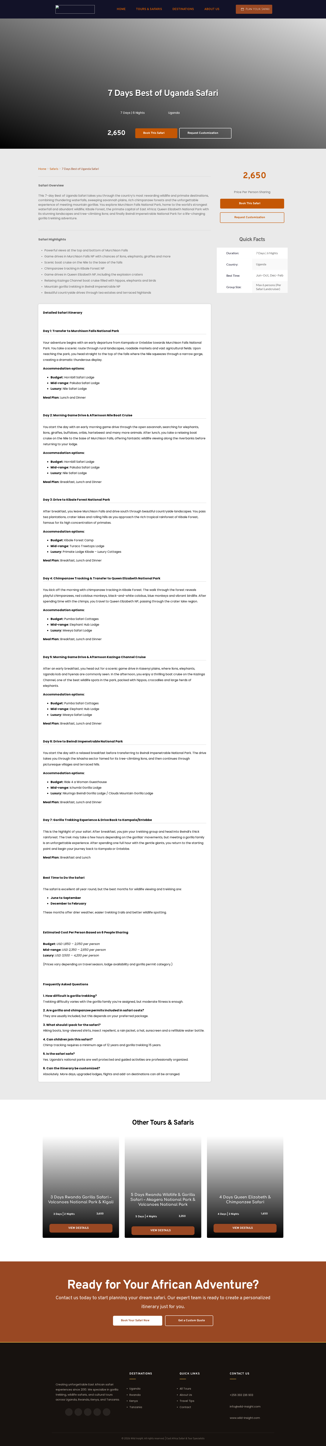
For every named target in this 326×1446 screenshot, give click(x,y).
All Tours (185, 1389)
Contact (185, 1407)
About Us (186, 1395)
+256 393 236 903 (241, 1395)
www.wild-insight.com (245, 1418)
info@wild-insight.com (245, 1406)
